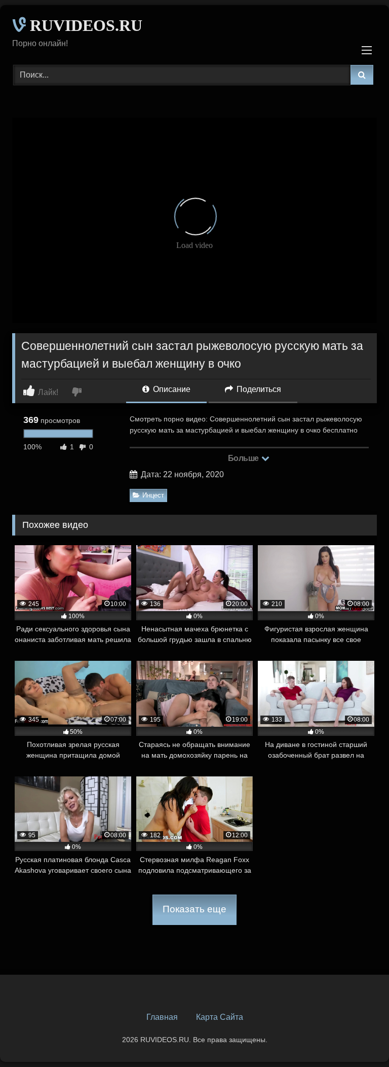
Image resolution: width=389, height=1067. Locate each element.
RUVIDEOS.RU (84, 25)
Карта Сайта (219, 1017)
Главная (162, 1017)
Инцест (153, 495)
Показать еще (194, 909)
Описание (170, 389)
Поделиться (258, 389)
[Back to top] (357, 1037)
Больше (244, 458)
